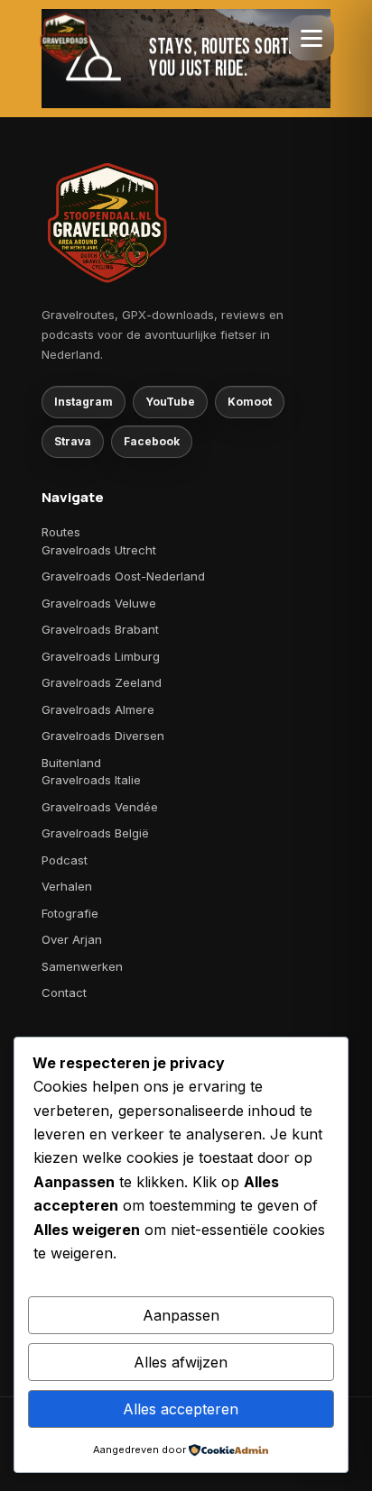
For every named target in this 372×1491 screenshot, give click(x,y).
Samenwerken (82, 966)
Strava (72, 441)
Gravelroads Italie (91, 780)
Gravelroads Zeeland (102, 682)
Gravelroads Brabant (100, 629)
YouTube (170, 401)
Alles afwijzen (181, 1362)
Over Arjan (72, 939)
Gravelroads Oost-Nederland (123, 576)
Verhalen (67, 886)
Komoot (250, 401)
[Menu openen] (311, 37)
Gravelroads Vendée (100, 807)
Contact (64, 992)
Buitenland (71, 762)
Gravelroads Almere (98, 709)
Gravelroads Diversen (103, 735)
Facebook (152, 441)
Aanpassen (181, 1315)
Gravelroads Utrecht (99, 550)
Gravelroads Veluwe (99, 603)
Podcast (65, 860)
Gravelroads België (95, 833)
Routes (61, 532)
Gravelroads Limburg (101, 656)
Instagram (83, 401)
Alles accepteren (180, 1409)
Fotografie (70, 913)
